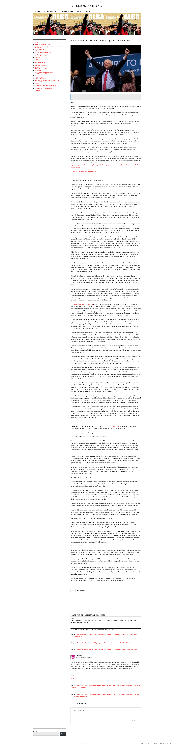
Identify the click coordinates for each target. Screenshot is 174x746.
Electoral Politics (40, 62)
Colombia (37, 57)
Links (79, 11)
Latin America (39, 67)
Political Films (39, 77)
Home (37, 11)
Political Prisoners (40, 79)
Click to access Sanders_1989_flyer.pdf (84, 171)
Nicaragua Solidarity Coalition (44, 72)
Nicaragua (38, 70)
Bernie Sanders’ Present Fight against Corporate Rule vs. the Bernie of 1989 (103, 643)
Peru (36, 75)
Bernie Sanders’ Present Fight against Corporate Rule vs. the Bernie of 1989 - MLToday (107, 650)
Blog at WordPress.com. (87, 743)
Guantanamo (38, 64)
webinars (37, 90)
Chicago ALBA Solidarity (87, 5)
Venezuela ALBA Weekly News (43, 88)
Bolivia (37, 51)
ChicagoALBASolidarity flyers (43, 52)
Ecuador (37, 61)
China (36, 54)
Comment (134, 720)
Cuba (36, 59)
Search (87, 11)
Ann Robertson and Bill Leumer (82, 304)
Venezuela (38, 87)
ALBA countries (39, 43)
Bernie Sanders (39, 49)
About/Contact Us (50, 11)
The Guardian (114, 426)
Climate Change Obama (42, 56)
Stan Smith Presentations (42, 82)
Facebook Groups (67, 11)
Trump (37, 83)
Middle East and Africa (41, 69)
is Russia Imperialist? (41, 65)
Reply (75, 679)
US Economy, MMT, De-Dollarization (45, 85)
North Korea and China (41, 74)
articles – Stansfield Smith (42, 44)
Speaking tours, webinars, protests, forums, (48, 80)
